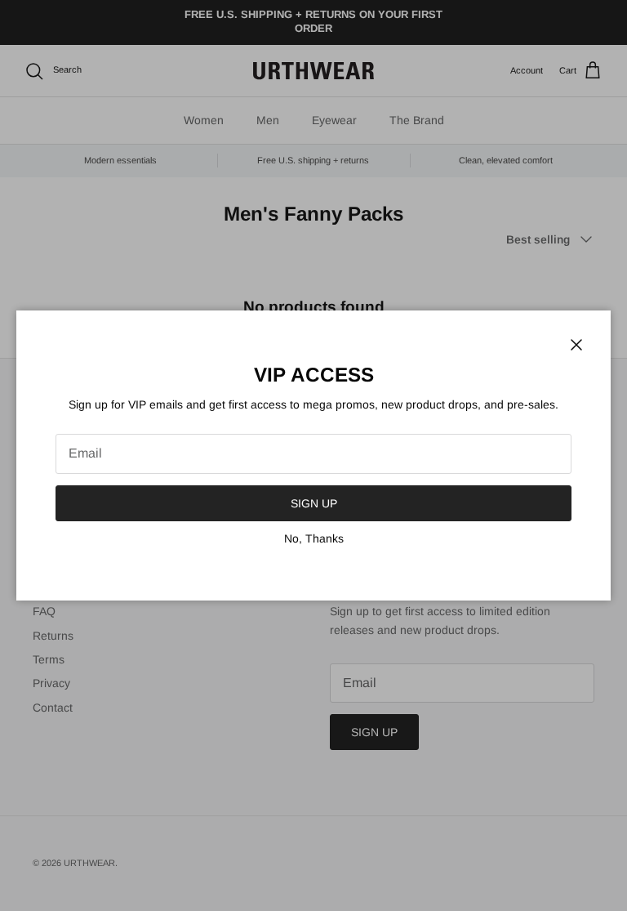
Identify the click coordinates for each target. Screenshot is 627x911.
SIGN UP (314, 503)
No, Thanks (314, 538)
